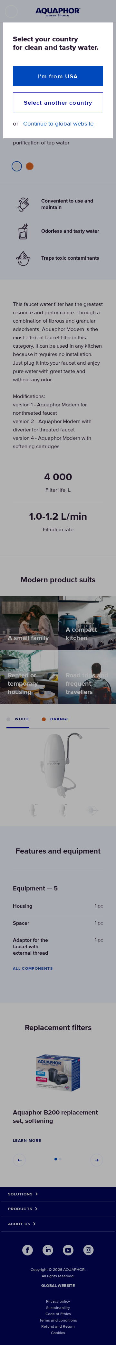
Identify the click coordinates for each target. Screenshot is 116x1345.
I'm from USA (58, 76)
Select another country (58, 102)
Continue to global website (58, 124)
